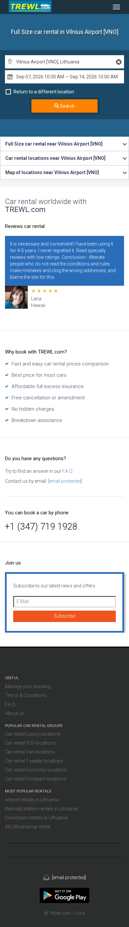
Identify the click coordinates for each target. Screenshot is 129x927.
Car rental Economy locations (36, 769)
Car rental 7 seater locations (34, 761)
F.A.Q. (67, 471)
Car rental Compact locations (35, 778)
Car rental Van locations (30, 752)
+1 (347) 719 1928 (41, 526)
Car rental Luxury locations (33, 734)
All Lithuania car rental (27, 826)
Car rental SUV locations (30, 743)
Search (67, 106)
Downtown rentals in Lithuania (36, 817)
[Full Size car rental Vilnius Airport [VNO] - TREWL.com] (64, 895)
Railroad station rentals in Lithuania (41, 808)
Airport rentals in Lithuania (32, 799)
